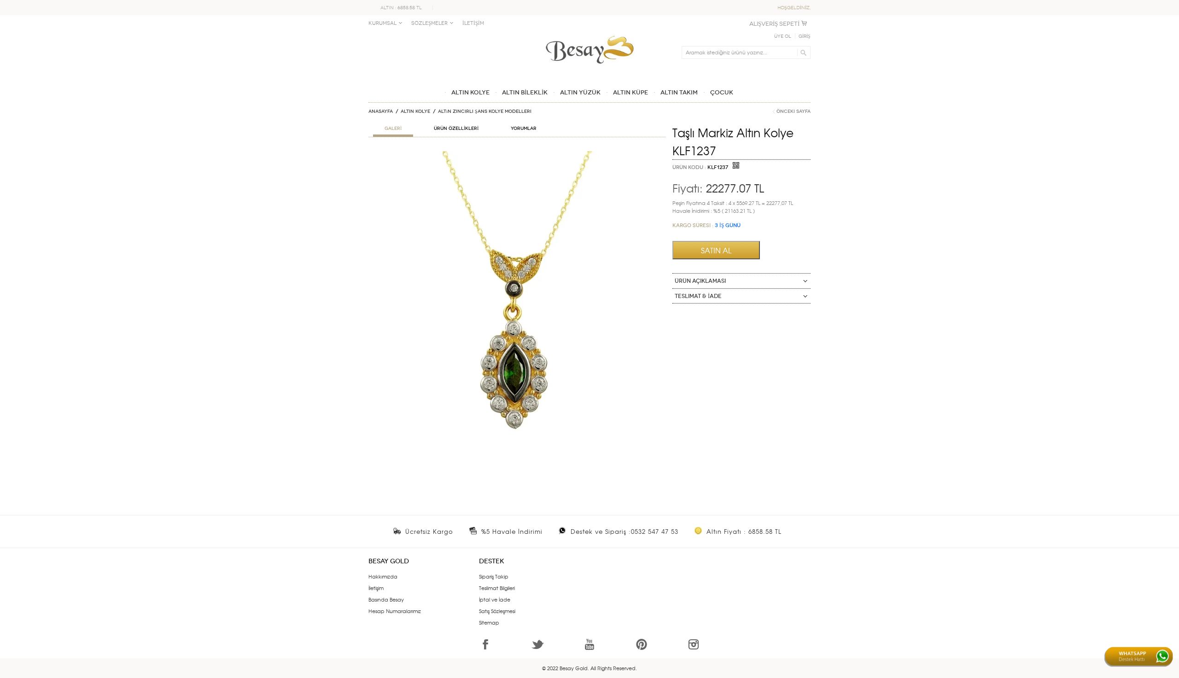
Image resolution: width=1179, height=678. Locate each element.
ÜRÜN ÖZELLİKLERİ (456, 128)
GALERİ (393, 128)
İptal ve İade (494, 599)
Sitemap (489, 622)
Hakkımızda (382, 576)
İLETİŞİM (473, 23)
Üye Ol (782, 36)
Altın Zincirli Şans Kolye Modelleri (484, 111)
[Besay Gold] (589, 33)
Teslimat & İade (698, 296)
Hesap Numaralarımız (394, 610)
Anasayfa (380, 111)
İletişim (376, 587)
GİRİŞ (805, 36)
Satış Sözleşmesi (497, 610)
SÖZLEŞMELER (429, 23)
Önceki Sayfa (793, 111)
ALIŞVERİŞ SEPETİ (774, 23)
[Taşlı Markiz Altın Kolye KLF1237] (516, 154)
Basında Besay (386, 599)
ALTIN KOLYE (415, 111)
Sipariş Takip (493, 576)
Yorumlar (524, 128)
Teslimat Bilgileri (497, 587)
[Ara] (802, 52)
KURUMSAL (382, 23)
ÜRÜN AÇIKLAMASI (700, 281)
